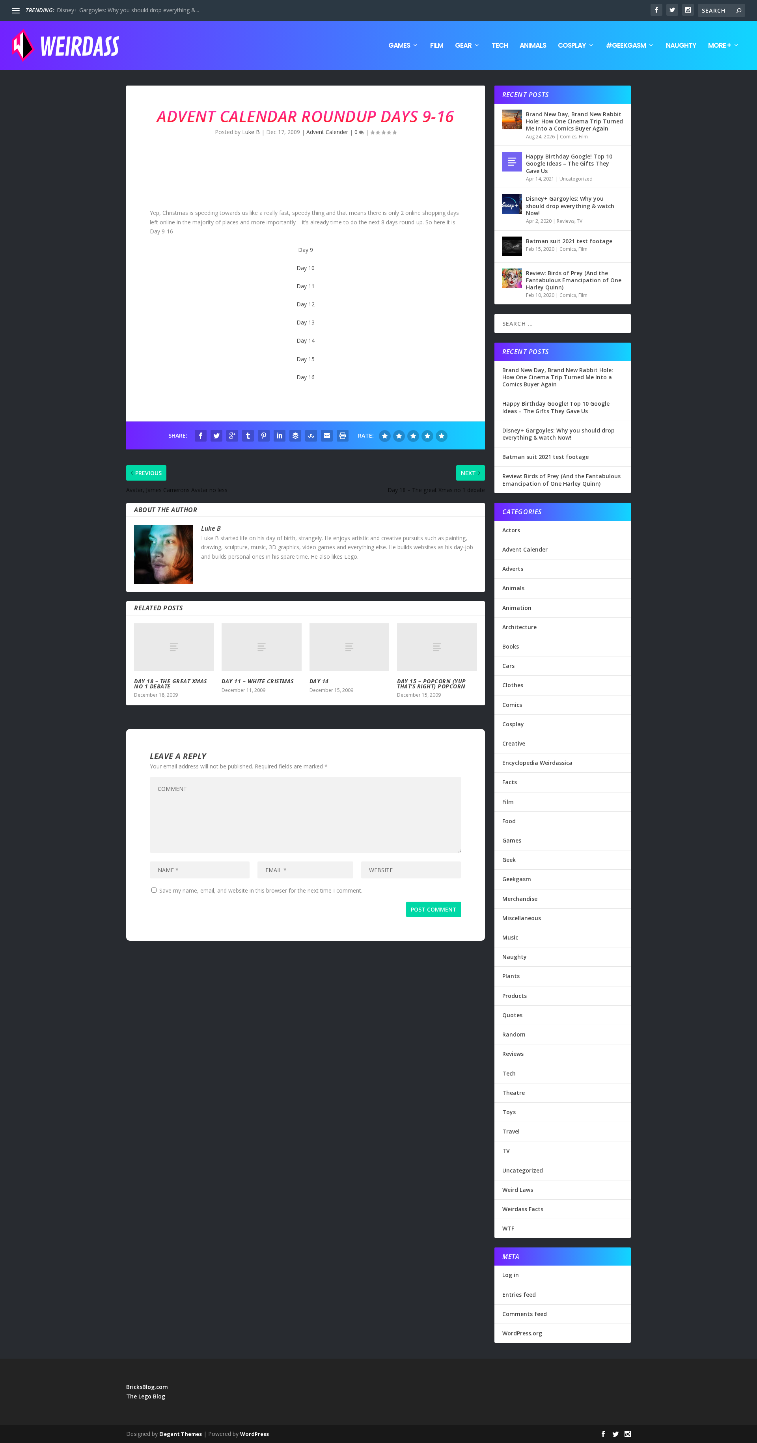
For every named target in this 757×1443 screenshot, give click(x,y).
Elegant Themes (180, 1433)
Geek (509, 859)
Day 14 (305, 340)
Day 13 (305, 322)
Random (514, 1034)
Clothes (512, 685)
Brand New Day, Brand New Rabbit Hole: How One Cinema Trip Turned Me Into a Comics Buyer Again (574, 121)
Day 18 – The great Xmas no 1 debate (170, 683)
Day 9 (305, 250)
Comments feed (524, 1314)
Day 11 (305, 286)
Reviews (565, 221)
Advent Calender (327, 132)
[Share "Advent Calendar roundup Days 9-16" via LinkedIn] (279, 436)
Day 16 (305, 377)
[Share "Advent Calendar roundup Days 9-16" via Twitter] (216, 436)
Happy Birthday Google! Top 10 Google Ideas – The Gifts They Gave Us (569, 163)
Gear (463, 46)
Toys (509, 1112)
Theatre (513, 1092)
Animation (516, 608)
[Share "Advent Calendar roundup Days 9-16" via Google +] (232, 436)
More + (719, 46)
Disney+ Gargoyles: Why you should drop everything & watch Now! (570, 205)
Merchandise (519, 898)
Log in (510, 1275)
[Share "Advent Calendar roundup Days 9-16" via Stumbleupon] (311, 436)
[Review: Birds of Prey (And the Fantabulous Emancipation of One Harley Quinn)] (512, 278)
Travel (511, 1131)
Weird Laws (517, 1189)
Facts (509, 782)
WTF (508, 1228)
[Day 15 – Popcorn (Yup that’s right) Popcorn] (437, 647)
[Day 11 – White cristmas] (261, 647)
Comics (568, 136)
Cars (508, 665)
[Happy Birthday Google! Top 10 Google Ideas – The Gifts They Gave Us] (512, 162)
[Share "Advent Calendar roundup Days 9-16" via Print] (343, 436)
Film (436, 46)
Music (510, 937)
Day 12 (305, 304)
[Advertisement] (269, 178)
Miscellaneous (521, 918)
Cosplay (572, 46)
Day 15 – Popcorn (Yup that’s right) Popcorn (431, 683)
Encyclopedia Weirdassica (537, 762)
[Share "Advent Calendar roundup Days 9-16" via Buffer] (295, 436)
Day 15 (305, 359)
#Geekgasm (626, 46)
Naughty (681, 46)
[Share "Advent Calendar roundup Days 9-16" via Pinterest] (264, 436)
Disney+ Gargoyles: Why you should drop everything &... (128, 10)
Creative (513, 743)
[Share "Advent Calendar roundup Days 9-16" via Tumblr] (248, 436)
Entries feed (519, 1294)
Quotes (512, 1015)
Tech (500, 46)
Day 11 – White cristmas (258, 681)
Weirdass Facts (522, 1209)
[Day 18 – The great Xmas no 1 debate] (174, 647)
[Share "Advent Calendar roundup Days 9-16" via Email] (327, 436)
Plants (511, 976)
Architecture (519, 627)
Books (510, 646)
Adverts (512, 568)
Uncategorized (576, 178)
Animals (533, 46)
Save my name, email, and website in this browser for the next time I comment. (260, 890)
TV (579, 221)
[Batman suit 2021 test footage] (512, 246)
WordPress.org (522, 1333)
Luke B (251, 132)
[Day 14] (349, 647)
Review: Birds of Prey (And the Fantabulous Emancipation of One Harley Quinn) (573, 280)
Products (514, 995)
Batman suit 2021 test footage (569, 241)
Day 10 (305, 268)
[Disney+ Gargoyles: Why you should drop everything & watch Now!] (512, 204)
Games (399, 46)
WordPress (254, 1433)
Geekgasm (516, 879)
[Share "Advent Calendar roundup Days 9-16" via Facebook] (201, 436)
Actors (511, 530)
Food (509, 821)
